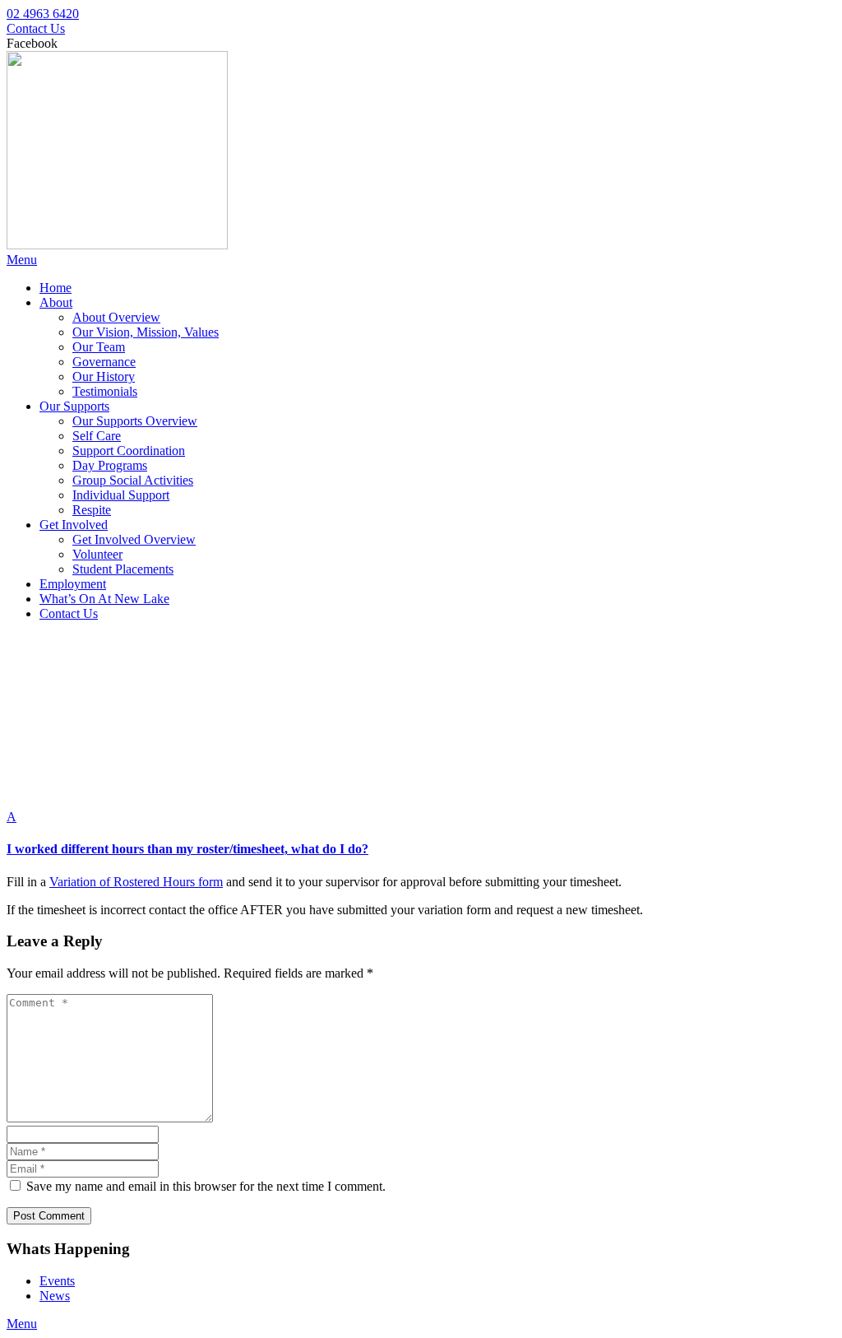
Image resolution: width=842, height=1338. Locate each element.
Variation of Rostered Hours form (136, 882)
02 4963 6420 (43, 14)
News (54, 1296)
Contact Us (36, 28)
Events (57, 1281)
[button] (421, 833)
